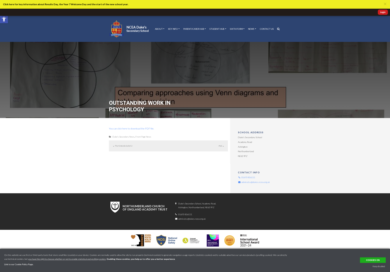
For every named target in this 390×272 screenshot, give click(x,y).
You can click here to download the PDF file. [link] (131, 128)
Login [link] (383, 12)
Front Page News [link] (143, 136)
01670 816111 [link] (248, 177)
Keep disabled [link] (378, 266)
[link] (4, 19)
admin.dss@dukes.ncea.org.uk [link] (255, 182)
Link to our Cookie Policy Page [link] (18, 264)
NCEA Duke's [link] (136, 27)
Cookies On (373, 260)
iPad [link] (221, 146)
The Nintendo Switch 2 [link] (122, 146)
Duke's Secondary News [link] (123, 136)
